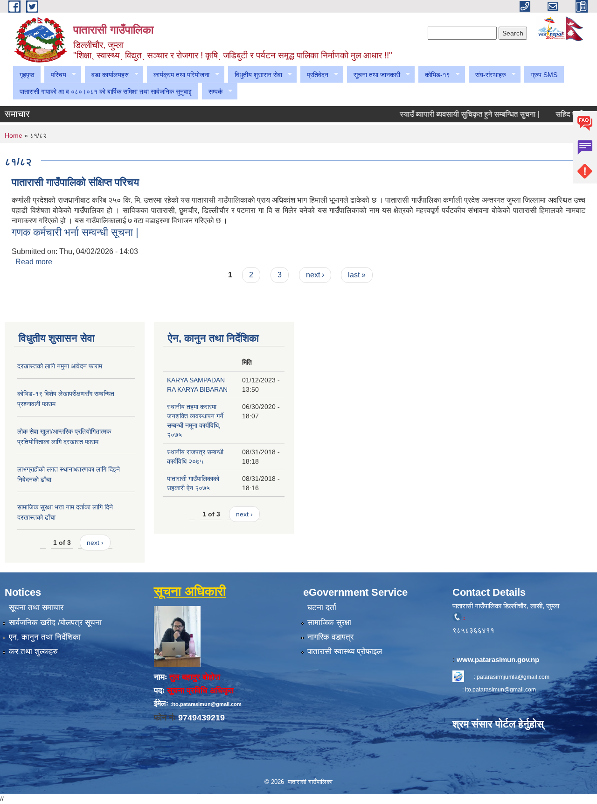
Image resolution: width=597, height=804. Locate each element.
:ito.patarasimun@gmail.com (206, 704)
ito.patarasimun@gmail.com (500, 689)
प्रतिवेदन (314, 75)
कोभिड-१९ (434, 75)
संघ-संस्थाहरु (487, 75)
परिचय (55, 75)
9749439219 (201, 717)
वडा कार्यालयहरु (106, 75)
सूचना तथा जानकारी (373, 75)
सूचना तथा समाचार (36, 607)
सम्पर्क (211, 92)
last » (357, 275)
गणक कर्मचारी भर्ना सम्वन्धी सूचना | (75, 232)
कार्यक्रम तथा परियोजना (177, 75)
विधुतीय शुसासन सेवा (255, 75)
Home (13, 135)
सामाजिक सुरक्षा (329, 622)
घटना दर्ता (321, 607)
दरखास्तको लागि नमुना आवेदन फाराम (59, 366)
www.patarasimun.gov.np (499, 659)
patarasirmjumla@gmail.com (513, 677)
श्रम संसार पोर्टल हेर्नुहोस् (498, 724)
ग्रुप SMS (544, 74)
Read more (33, 262)
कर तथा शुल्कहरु (33, 651)
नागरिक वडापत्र (330, 637)
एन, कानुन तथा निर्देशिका (45, 637)
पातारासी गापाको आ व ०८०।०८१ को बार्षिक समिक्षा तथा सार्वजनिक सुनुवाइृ (106, 91)
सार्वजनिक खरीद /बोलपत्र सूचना (55, 622)
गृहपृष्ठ (27, 74)
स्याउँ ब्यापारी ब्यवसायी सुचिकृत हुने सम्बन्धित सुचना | (457, 114)
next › (315, 275)
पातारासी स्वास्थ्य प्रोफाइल (344, 651)
